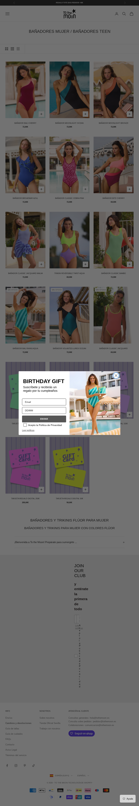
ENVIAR (44, 419)
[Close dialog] (116, 376)
